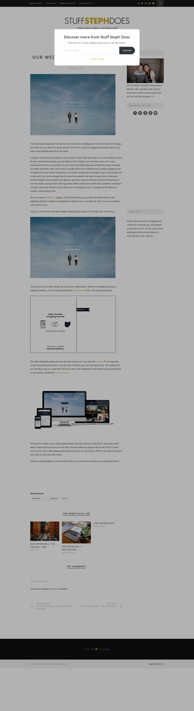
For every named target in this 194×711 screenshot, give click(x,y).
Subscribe (127, 50)
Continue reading (97, 59)
